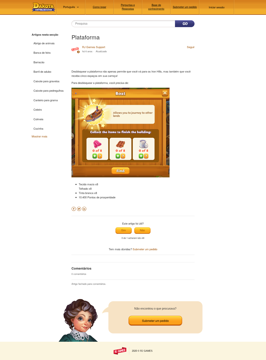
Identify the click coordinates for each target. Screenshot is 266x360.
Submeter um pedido (185, 7)
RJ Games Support (93, 47)
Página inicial (120, 351)
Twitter (79, 209)
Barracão (38, 62)
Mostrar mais (39, 136)
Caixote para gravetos (46, 81)
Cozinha (38, 128)
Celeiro (37, 109)
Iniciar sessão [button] (217, 7)
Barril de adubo (42, 71)
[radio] (123, 230)
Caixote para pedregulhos (48, 90)
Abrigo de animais (44, 43)
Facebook (73, 209)
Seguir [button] (191, 47)
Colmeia (38, 119)
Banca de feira (41, 52)
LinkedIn (84, 209)
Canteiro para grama (45, 100)
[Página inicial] (43, 7)
